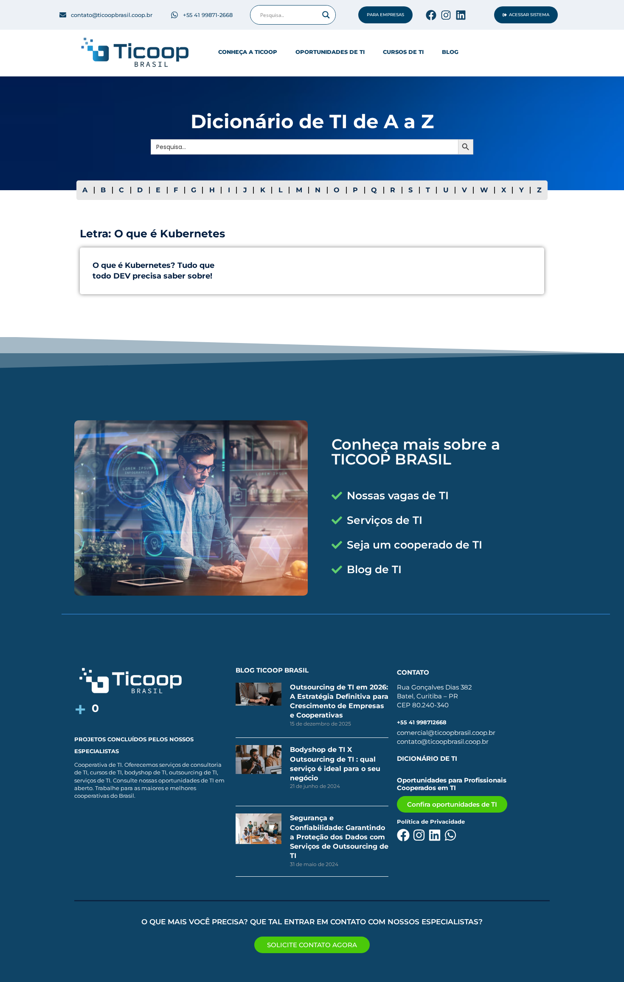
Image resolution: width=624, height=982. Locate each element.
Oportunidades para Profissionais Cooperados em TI (451, 784)
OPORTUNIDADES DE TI (330, 51)
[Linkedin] (460, 15)
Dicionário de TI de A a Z (312, 121)
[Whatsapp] (450, 835)
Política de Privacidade (431, 821)
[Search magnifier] (326, 15)
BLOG (450, 51)
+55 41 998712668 (422, 722)
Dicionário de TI (427, 758)
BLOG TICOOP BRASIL (272, 670)
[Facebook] (431, 15)
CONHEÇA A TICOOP (247, 51)
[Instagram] (446, 15)
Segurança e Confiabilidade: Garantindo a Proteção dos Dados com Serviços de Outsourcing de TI (339, 837)
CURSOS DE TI (403, 51)
